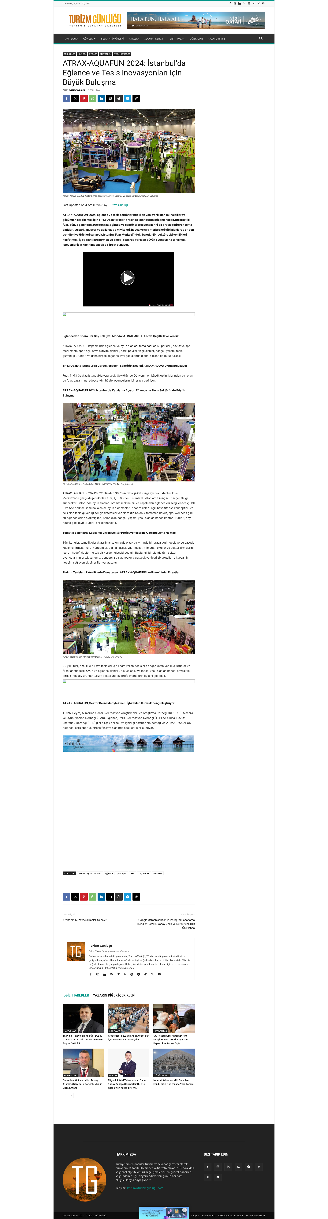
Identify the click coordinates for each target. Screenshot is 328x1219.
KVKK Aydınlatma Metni (230, 1215)
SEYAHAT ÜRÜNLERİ (112, 38)
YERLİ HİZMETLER (122, 54)
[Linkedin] (239, 3)
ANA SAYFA (71, 38)
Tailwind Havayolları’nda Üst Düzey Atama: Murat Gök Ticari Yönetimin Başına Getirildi (82, 1039)
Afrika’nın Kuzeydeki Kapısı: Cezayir (84, 920)
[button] (260, 39)
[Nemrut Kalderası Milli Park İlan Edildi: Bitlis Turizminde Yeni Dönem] (174, 1063)
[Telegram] (249, 3)
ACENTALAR (114, 1031)
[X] (258, 3)
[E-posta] (110, 98)
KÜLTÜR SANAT (162, 1075)
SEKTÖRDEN (105, 54)
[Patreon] (119, 974)
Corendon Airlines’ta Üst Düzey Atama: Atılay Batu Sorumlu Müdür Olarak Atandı (82, 1084)
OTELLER (134, 38)
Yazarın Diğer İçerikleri (114, 995)
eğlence (109, 873)
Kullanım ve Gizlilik (255, 1215)
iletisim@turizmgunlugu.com (144, 1188)
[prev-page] (65, 1095)
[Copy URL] (136, 98)
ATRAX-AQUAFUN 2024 (90, 873)
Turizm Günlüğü (77, 89)
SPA (133, 873)
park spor (122, 873)
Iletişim (195, 1215)
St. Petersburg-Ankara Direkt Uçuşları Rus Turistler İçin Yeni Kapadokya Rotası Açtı (170, 1039)
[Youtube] (263, 3)
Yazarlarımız (208, 1215)
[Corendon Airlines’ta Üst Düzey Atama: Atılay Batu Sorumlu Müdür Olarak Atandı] (83, 1063)
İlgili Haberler (76, 995)
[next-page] (71, 1095)
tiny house (144, 873)
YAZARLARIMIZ (216, 38)
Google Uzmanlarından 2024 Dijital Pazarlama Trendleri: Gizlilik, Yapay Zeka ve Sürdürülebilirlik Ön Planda (166, 924)
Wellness (157, 873)
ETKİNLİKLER (69, 54)
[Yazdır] (119, 98)
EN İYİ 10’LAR (177, 38)
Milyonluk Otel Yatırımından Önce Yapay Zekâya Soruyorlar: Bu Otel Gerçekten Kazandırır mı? (127, 1084)
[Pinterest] (84, 98)
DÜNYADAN (196, 38)
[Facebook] (230, 3)
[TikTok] (254, 3)
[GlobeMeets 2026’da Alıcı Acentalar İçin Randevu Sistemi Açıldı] (128, 1018)
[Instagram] (235, 3)
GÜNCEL (88, 38)
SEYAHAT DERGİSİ (154, 38)
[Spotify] (133, 974)
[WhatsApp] (92, 98)
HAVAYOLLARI (70, 1031)
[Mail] (113, 974)
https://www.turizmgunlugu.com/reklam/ (109, 951)
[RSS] (244, 3)
